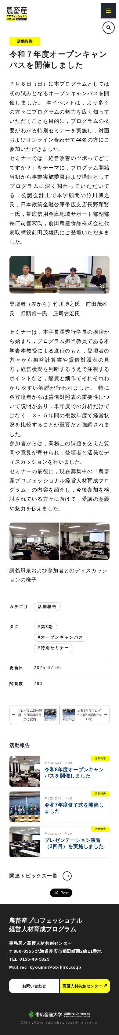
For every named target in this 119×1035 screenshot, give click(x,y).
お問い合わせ (34, 986)
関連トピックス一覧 (33, 875)
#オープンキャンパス (61, 637)
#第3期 (45, 627)
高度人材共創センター (82, 986)
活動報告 (25, 41)
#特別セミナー (53, 647)
